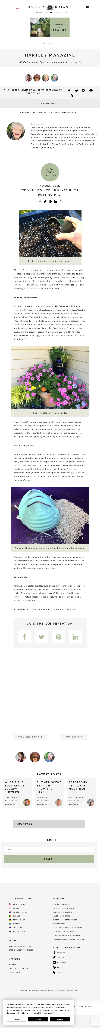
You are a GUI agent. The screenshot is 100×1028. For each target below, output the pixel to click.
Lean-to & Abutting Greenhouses (67, 928)
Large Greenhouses (61, 916)
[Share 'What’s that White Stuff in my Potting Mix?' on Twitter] (45, 201)
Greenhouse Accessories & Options (68, 939)
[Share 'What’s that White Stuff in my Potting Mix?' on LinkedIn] (55, 201)
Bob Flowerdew (76, 797)
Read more (10, 804)
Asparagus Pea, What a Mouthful (79, 786)
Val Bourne (42, 797)
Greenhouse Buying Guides (21, 950)
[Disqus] (50, 689)
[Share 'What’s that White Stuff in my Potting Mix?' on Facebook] (40, 201)
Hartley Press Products (19, 968)
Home (22, 113)
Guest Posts (14, 972)
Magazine (30, 113)
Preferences (16, 1019)
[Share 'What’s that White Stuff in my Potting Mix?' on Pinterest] (50, 201)
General (12, 964)
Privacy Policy (85, 1006)
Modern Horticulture (62, 912)
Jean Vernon (11, 797)
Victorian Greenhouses (63, 908)
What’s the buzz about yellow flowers (15, 787)
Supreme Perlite (34, 288)
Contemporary (59, 924)
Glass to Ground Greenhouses (66, 936)
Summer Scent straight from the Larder (49, 787)
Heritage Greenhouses (63, 904)
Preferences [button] (47, 1013)
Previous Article (30, 737)
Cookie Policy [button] (58, 1010)
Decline (38, 1019)
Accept (60, 1019)
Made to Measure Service (20, 946)
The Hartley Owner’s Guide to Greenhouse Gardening (33, 92)
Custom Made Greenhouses (65, 920)
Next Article (73, 737)
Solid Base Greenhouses (63, 932)
